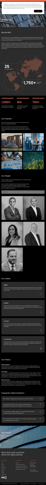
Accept (38, 11)
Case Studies (3, 467)
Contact (2, 475)
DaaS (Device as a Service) (20, 464)
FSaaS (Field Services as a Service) (21, 467)
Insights (2, 466)
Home (2, 462)
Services (2, 464)
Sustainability (3, 474)
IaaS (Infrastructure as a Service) (21, 466)
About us (2, 469)
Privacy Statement (34, 483)
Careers (2, 472)
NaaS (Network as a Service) (20, 469)
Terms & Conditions (41, 483)
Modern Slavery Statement (25, 483)
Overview (17, 462)
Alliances (2, 471)
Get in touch (5, 441)
